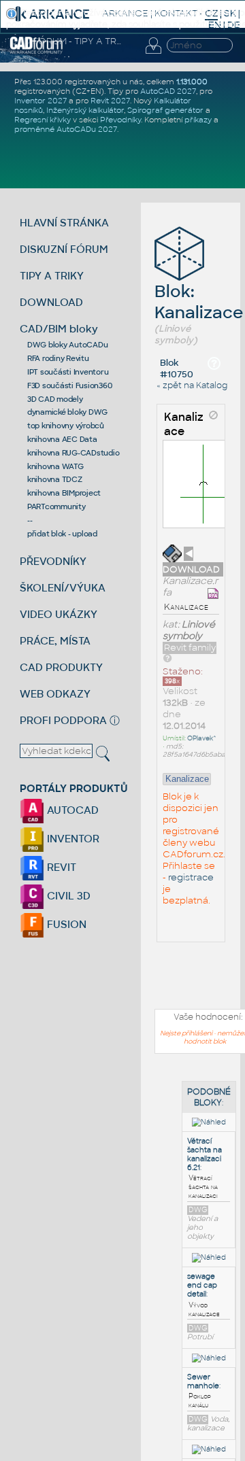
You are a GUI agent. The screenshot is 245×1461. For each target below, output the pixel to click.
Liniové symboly (189, 630)
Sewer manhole (203, 1381)
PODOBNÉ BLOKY (209, 1097)
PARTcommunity (56, 506)
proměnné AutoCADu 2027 (65, 129)
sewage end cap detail (202, 1285)
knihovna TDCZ (54, 479)
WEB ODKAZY (55, 693)
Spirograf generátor (165, 110)
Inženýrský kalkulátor (85, 110)
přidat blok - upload (62, 533)
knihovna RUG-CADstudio (73, 453)
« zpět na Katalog (192, 385)
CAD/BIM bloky (59, 328)
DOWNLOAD (51, 302)
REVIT (60, 867)
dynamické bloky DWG (67, 412)
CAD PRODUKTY (61, 667)
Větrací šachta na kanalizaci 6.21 (204, 1154)
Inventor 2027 (40, 100)
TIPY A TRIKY (52, 275)
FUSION (65, 924)
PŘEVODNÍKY (53, 561)
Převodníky (120, 119)
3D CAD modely (55, 399)
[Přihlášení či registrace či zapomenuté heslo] (153, 53)
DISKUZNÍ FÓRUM (64, 249)
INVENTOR (71, 838)
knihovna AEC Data (62, 439)
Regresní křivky (42, 119)
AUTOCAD (71, 810)
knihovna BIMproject (64, 493)
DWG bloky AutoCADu (67, 344)
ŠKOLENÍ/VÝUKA (62, 587)
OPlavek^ (201, 738)
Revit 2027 (110, 100)
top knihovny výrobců (65, 425)
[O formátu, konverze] (167, 658)
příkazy (198, 119)
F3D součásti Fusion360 (69, 385)
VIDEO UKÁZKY (58, 614)
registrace (191, 877)
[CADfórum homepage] (36, 51)
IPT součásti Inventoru (68, 372)
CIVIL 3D (67, 895)
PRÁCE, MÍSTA (55, 640)
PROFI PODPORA (63, 720)
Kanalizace (183, 424)
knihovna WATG (55, 466)
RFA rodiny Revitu (58, 358)
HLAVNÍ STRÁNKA (64, 222)
